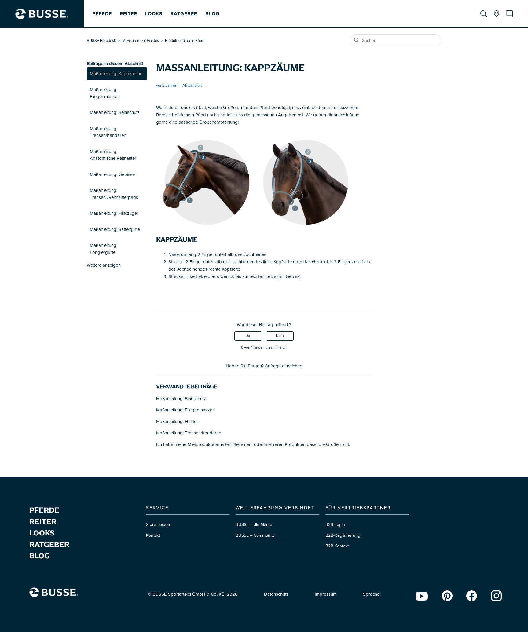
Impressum (326, 594)
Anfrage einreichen (283, 366)
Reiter (128, 14)
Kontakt (153, 535)
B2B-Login (335, 524)
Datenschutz (276, 594)
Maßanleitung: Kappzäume (116, 73)
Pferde (102, 14)
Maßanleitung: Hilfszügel (114, 213)
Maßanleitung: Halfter (177, 421)
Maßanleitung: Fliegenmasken (105, 93)
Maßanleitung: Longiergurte (103, 249)
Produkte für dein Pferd (184, 40)
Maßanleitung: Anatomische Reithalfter (113, 155)
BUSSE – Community (255, 535)
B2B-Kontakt (337, 546)
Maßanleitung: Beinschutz (115, 112)
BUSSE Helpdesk (101, 40)
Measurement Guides (140, 40)
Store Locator (158, 524)
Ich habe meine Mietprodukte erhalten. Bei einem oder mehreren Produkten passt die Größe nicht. (253, 444)
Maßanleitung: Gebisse (112, 174)
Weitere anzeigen (104, 265)
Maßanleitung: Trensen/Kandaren (108, 132)
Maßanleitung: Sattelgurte (115, 229)
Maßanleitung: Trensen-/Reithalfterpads (114, 194)
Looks (154, 14)
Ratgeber (183, 14)
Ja (248, 336)
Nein (280, 336)
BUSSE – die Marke (254, 524)
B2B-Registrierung (342, 535)
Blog (212, 14)
